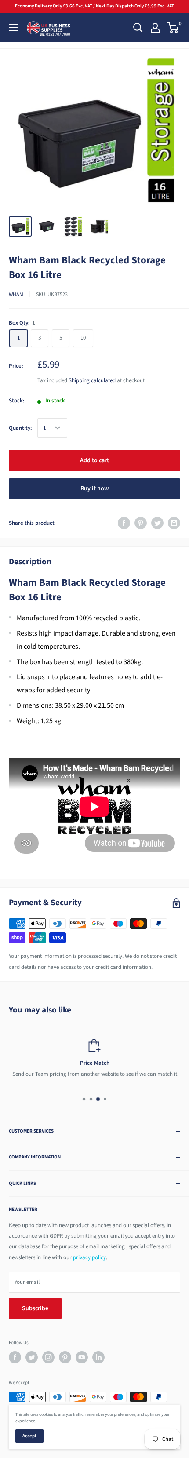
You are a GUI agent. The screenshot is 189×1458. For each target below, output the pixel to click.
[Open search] (138, 28)
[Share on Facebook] (124, 523)
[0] (172, 27)
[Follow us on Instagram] (48, 1357)
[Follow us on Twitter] (31, 1357)
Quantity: (20, 428)
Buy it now (94, 488)
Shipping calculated (92, 380)
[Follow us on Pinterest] (65, 1357)
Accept (29, 1435)
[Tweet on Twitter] (157, 523)
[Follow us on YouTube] (82, 1357)
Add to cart (94, 460)
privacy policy (89, 1257)
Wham (16, 294)
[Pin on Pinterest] (140, 523)
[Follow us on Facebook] (15, 1357)
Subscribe (35, 1308)
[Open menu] (13, 27)
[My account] (155, 28)
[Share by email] (174, 523)
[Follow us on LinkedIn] (98, 1357)
